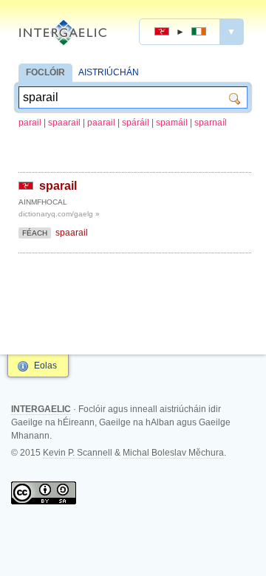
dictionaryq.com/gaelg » (59, 214)
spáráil (135, 122)
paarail (101, 122)
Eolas (45, 365)
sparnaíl (210, 122)
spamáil (172, 122)
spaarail (64, 122)
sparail (58, 185)
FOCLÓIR (45, 72)
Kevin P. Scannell (77, 453)
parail (29, 122)
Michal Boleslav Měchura (173, 453)
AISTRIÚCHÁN (108, 72)
